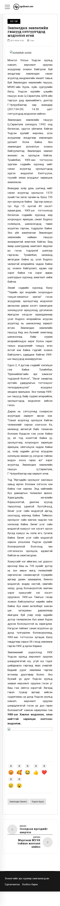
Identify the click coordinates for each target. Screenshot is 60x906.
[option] (30, 53)
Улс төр (14, 21)
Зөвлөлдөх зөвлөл (18, 801)
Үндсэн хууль (38, 801)
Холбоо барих (30, 884)
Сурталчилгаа (12, 884)
